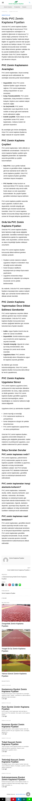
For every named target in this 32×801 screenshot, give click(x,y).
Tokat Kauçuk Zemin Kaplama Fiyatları (12, 743)
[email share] (6, 585)
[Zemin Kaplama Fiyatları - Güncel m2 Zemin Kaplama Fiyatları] (16, 2)
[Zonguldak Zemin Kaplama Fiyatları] (16, 613)
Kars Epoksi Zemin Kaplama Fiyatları (15, 708)
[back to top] (28, 794)
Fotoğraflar (17, 7)
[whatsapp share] (16, 585)
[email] (8, 799)
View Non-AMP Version (20, 794)
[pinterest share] (10, 585)
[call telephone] (29, 2)
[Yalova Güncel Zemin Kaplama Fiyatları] (16, 663)
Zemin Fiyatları (8, 7)
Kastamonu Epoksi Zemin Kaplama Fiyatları (14, 690)
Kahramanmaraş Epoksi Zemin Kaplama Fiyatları (13, 778)
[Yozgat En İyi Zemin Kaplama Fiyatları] (16, 638)
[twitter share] (3, 585)
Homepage (4, 11)
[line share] (20, 585)
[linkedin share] (13, 585)
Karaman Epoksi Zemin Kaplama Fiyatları (13, 725)
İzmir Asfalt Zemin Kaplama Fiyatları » (18, 570)
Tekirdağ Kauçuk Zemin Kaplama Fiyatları (13, 761)
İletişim (24, 7)
